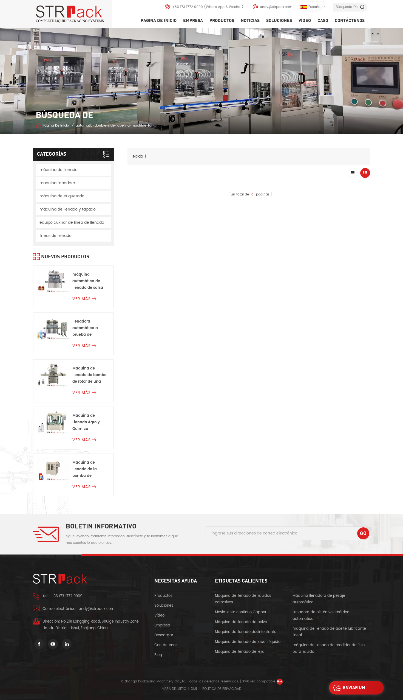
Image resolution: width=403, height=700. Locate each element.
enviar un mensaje (354, 689)
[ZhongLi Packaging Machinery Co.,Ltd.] (74, 14)
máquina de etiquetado (61, 196)
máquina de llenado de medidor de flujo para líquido (329, 648)
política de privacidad (221, 688)
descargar (163, 635)
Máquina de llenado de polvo (241, 622)
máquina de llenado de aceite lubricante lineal (329, 632)
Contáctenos (350, 20)
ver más (81, 299)
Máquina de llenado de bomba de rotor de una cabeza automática (89, 375)
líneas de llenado (55, 236)
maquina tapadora (57, 183)
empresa (193, 20)
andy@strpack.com (276, 7)
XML (194, 688)
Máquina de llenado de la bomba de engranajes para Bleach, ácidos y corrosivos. (87, 469)
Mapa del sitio (174, 688)
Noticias (250, 20)
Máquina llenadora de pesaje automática (319, 599)
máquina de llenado (58, 170)
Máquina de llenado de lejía (240, 652)
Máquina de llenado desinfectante (245, 632)
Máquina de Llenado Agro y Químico (86, 422)
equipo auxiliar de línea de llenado (71, 222)
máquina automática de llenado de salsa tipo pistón (87, 281)
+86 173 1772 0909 (187, 7)
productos (163, 596)
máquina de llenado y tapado (67, 209)
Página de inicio (159, 20)
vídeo (305, 20)
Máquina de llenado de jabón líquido (247, 642)
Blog (158, 655)
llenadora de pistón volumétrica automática (321, 615)
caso (322, 20)
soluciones (279, 20)
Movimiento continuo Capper (241, 612)
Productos (221, 20)
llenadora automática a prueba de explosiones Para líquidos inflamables (88, 328)
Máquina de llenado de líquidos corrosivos (243, 599)
